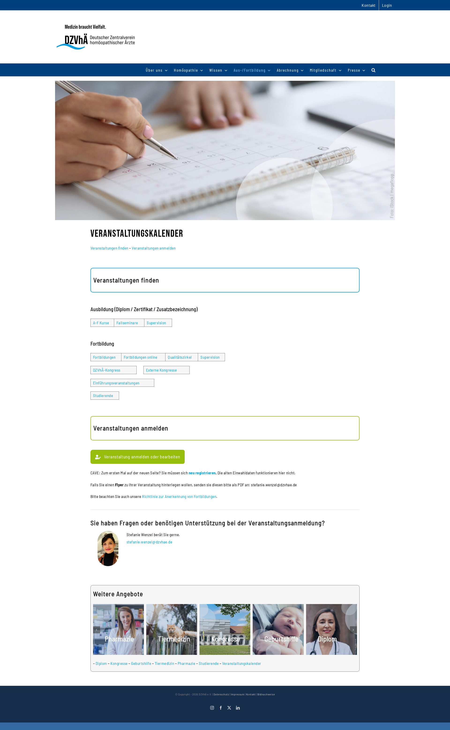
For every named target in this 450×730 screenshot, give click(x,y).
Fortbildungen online (140, 357)
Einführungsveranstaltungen (116, 382)
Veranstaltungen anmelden (154, 248)
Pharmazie (186, 663)
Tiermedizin (164, 663)
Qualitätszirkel (180, 357)
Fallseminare (127, 322)
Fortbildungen (104, 357)
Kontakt (251, 694)
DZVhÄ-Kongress (106, 370)
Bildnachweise (266, 694)
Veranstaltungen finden (109, 248)
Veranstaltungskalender (241, 663)
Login (387, 5)
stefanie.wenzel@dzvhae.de (149, 541)
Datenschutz (221, 694)
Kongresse (119, 663)
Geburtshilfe (141, 663)
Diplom (101, 663)
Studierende (103, 395)
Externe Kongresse (161, 370)
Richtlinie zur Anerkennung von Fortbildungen (179, 496)
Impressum (237, 694)
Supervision (156, 322)
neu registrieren (202, 472)
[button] (373, 69)
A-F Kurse (101, 322)
